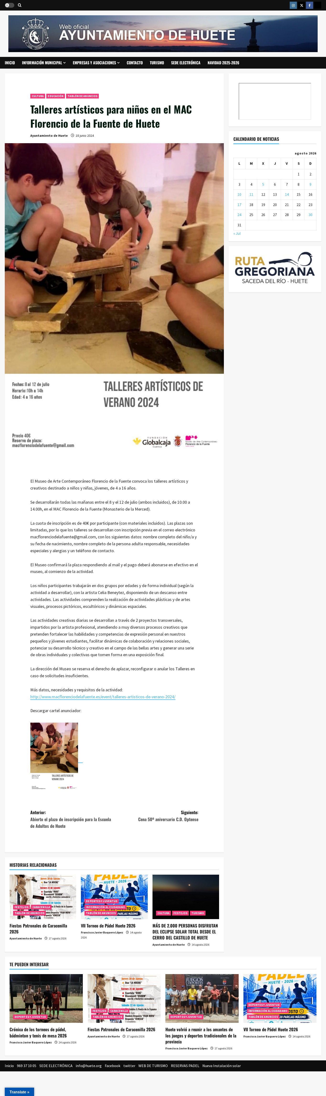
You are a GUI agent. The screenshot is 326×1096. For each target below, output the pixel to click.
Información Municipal (42, 62)
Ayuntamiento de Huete (49, 135)
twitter (129, 1065)
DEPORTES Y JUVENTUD (101, 901)
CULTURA (38, 96)
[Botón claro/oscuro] (9, 5)
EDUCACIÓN (55, 96)
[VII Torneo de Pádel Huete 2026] (114, 897)
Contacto (135, 62)
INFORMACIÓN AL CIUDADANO (105, 907)
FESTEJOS (21, 907)
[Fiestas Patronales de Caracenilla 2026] (43, 897)
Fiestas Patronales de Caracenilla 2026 (38, 928)
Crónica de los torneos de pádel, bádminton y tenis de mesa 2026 (38, 1032)
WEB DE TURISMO (153, 1065)
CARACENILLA (41, 907)
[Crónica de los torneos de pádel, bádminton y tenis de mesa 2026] (46, 998)
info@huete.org (89, 1065)
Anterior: (70, 819)
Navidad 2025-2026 (223, 62)
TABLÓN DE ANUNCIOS (82, 96)
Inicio (10, 62)
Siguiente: (168, 815)
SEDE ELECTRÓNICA (185, 62)
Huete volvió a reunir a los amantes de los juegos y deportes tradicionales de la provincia (200, 1035)
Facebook (112, 1065)
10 (239, 194)
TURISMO (157, 62)
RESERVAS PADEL (185, 1065)
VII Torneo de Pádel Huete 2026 (108, 925)
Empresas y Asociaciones (94, 62)
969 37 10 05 (26, 1065)
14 (287, 194)
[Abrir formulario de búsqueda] (19, 5)
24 (239, 214)
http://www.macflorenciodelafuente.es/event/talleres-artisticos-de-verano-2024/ (102, 696)
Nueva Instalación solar (221, 1065)
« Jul (237, 233)
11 (251, 194)
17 (239, 204)
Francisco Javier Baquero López (102, 932)
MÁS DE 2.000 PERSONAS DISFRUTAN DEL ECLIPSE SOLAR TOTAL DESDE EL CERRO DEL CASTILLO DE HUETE (185, 931)
